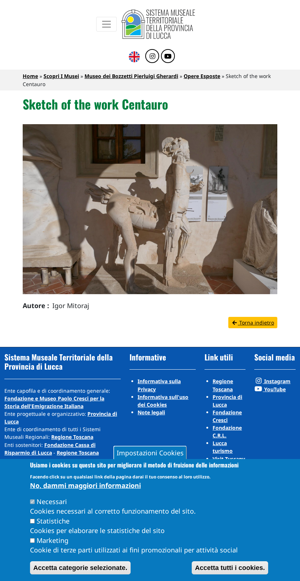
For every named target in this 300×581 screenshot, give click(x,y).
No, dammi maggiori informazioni (85, 485)
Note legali (151, 412)
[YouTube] (168, 56)
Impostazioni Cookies (150, 452)
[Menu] (106, 24)
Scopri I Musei (61, 76)
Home (30, 76)
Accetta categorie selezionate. (80, 567)
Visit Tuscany (229, 458)
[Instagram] (152, 56)
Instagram (276, 381)
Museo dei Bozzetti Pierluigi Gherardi (131, 76)
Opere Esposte (202, 76)
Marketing (52, 540)
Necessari (52, 501)
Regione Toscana (72, 436)
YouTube (274, 389)
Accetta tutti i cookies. (230, 567)
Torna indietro (256, 322)
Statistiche (53, 521)
